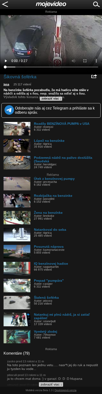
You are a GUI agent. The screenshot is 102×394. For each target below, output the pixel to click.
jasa (6, 84)
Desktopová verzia (65, 390)
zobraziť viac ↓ (51, 98)
